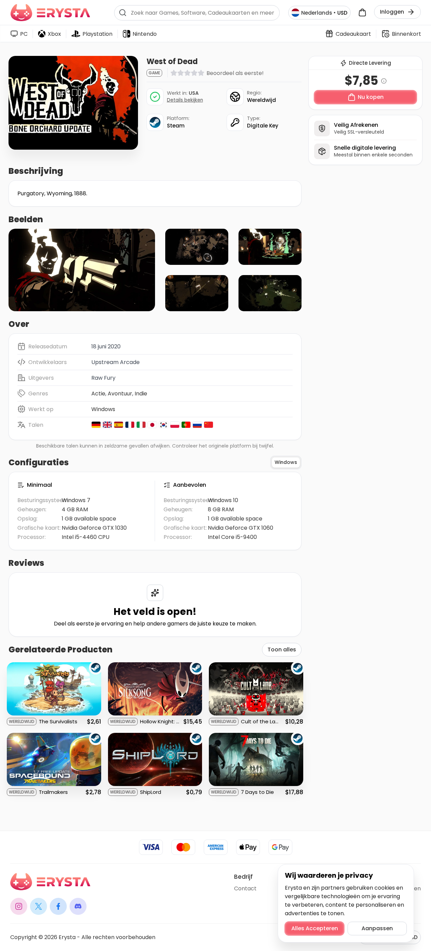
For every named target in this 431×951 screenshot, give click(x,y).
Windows (103, 409)
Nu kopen (371, 97)
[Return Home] (50, 12)
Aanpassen (377, 928)
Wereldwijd (261, 100)
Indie (141, 393)
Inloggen (392, 12)
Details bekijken (185, 100)
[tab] (286, 462)
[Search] (122, 13)
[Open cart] (362, 12)
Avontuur (120, 393)
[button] (82, 270)
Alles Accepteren (314, 928)
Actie (98, 393)
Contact (245, 888)
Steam (176, 125)
